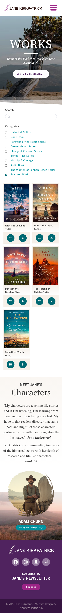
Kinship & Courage (22, 160)
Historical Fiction (21, 132)
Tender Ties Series (22, 156)
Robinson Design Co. (31, 607)
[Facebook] (15, 562)
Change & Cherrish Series (26, 151)
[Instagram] (26, 562)
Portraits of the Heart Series (28, 142)
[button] (53, 8)
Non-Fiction (17, 137)
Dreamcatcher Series (23, 146)
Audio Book (17, 165)
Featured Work (20, 174)
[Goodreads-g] (46, 562)
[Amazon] (36, 562)
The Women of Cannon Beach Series (33, 170)
